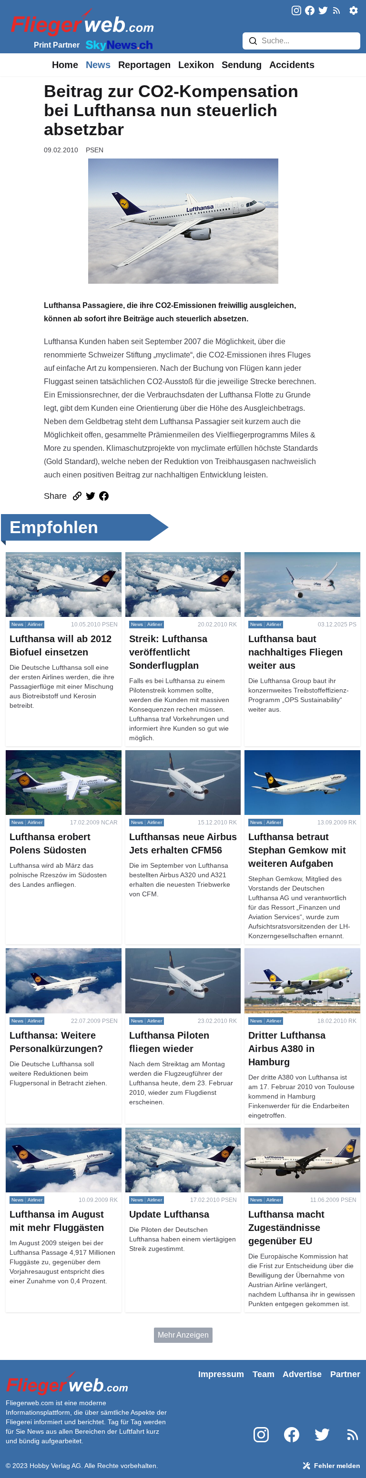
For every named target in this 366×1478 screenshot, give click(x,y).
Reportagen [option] (144, 65)
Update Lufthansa (155, 1133)
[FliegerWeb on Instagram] (296, 11)
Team (263, 1374)
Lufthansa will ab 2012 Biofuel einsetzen (57, 563)
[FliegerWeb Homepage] (80, 22)
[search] (253, 41)
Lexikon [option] (196, 65)
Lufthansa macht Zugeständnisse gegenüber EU (300, 1139)
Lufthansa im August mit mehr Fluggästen (55, 1139)
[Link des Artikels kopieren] (77, 496)
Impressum (221, 1374)
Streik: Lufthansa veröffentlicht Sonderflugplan (176, 563)
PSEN (94, 150)
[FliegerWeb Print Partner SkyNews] (117, 45)
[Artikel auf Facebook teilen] (104, 496)
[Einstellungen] (353, 10)
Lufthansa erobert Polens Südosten (48, 761)
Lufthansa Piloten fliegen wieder (179, 954)
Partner (345, 1374)
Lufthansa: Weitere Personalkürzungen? (41, 959)
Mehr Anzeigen (183, 1335)
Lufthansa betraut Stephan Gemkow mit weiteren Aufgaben (298, 761)
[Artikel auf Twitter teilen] (90, 496)
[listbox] (65, 64)
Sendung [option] (242, 65)
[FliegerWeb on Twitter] (323, 11)
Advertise (302, 1374)
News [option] (98, 65)
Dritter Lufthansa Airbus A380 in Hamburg (297, 959)
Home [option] (65, 65)
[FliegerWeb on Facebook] (309, 11)
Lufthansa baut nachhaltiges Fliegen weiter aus (292, 563)
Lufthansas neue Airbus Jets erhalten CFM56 (173, 761)
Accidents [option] (292, 65)
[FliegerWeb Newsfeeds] (336, 10)
